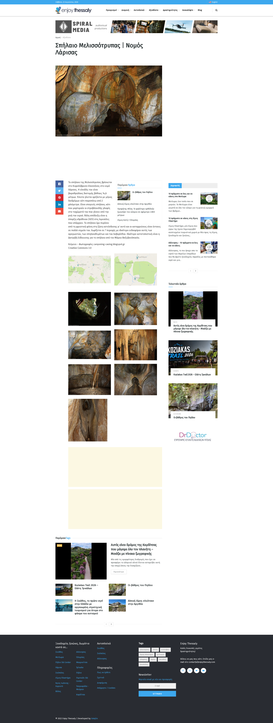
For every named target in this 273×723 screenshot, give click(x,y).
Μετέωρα (59, 657)
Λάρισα (58, 667)
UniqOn (94, 718)
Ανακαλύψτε (187, 10)
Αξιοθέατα (153, 10)
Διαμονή (125, 10)
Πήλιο (79, 673)
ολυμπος (143, 659)
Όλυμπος (80, 657)
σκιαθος (162, 659)
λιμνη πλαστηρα (146, 654)
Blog (200, 10)
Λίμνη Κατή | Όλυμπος (127, 220)
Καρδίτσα (80, 694)
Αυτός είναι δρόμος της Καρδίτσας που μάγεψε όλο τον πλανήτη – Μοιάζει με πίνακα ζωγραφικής (134, 549)
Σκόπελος (59, 673)
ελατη (155, 650)
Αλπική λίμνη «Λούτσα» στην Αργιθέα (134, 204)
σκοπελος (144, 664)
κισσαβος (165, 650)
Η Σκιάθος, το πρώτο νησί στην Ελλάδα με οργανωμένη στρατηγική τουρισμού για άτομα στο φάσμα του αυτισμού (89, 607)
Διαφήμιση (102, 683)
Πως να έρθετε (103, 672)
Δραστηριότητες (170, 10)
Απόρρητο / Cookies (106, 688)
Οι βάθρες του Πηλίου (142, 192)
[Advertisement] (108, 161)
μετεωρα (160, 654)
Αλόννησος (81, 652)
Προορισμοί (111, 10)
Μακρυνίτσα (81, 662)
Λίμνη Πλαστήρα (62, 678)
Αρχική (58, 38)
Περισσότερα (119, 572)
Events (176, 371)
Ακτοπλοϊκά (139, 10)
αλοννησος (144, 650)
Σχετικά (100, 677)
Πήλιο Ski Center (63, 662)
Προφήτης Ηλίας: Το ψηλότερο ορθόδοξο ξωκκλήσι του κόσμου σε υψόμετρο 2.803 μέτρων (136, 212)
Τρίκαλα (79, 667)
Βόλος (58, 691)
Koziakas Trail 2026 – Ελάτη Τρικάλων (86, 587)
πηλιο (153, 659)
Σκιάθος (59, 652)
